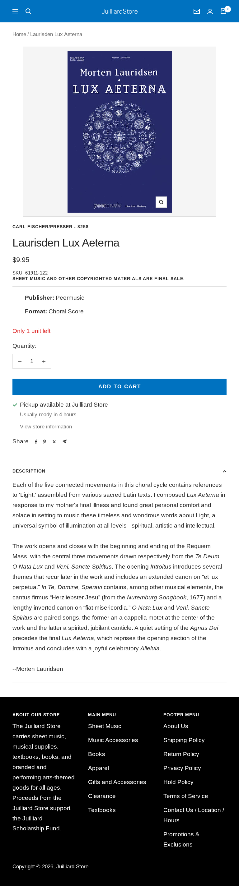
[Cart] (223, 11)
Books (96, 754)
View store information (46, 427)
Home (19, 34)
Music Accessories (113, 740)
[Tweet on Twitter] (54, 442)
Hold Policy (178, 782)
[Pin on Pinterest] (44, 442)
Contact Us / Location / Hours (193, 815)
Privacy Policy (182, 768)
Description (28, 470)
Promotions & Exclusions (181, 839)
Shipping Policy (184, 740)
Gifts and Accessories (117, 782)
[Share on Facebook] (36, 442)
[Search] (28, 11)
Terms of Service (185, 796)
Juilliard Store (72, 867)
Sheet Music (104, 726)
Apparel (98, 768)
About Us (175, 726)
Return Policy (181, 754)
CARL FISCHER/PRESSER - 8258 (50, 226)
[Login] (210, 11)
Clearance (102, 796)
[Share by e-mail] (65, 442)
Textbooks (102, 810)
